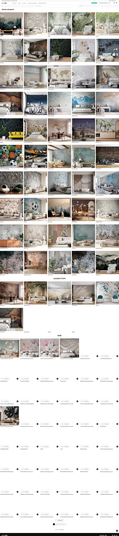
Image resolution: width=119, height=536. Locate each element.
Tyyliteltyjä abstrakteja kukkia (106, 358)
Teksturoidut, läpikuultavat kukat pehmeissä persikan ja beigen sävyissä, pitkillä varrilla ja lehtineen (107, 449)
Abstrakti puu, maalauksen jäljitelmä (27, 403)
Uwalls (56, 529)
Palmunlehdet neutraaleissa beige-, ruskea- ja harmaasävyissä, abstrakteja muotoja (7, 471)
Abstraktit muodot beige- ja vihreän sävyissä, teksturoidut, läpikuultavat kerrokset (47, 471)
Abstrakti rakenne (83, 449)
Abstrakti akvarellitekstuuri (85, 494)
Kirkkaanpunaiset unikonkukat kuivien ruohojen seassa (27, 426)
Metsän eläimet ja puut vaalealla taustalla (47, 426)
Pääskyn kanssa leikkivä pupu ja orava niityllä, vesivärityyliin (107, 471)
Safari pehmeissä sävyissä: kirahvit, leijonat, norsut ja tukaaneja (67, 494)
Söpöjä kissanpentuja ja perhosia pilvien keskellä (87, 381)
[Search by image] (80, 6)
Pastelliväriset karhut (84, 471)
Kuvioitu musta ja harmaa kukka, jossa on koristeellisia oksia (7, 426)
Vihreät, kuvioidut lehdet (44, 494)
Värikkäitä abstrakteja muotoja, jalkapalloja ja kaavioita (47, 381)
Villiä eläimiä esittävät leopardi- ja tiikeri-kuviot (107, 494)
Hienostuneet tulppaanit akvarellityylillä (7, 494)
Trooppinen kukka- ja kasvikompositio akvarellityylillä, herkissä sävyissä (107, 403)
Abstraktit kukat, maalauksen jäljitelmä (47, 403)
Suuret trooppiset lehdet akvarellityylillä (87, 403)
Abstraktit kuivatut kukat (85, 358)
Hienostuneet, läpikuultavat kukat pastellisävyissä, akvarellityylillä (27, 358)
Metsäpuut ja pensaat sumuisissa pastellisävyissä (87, 516)
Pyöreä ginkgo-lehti (24, 449)
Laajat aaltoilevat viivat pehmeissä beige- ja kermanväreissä (67, 358)
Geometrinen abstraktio (24, 381)
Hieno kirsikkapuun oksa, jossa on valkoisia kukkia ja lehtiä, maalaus (27, 471)
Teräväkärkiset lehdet (4, 449)
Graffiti (41, 449)
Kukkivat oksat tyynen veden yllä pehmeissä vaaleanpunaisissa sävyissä (47, 516)
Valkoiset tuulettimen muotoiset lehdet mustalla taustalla (67, 426)
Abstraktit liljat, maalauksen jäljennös (107, 381)
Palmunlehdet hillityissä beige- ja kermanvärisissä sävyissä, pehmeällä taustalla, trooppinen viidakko (67, 471)
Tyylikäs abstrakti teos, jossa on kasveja (67, 403)
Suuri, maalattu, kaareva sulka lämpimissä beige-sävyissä (27, 516)
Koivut (61, 449)
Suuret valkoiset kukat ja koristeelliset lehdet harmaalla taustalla (67, 516)
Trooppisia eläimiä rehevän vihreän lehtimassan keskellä (87, 426)
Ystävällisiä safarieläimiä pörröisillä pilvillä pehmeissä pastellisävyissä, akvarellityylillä (7, 358)
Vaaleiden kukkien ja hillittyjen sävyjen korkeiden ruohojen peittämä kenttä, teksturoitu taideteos (107, 516)
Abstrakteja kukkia (3, 381)
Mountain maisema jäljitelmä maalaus (7, 403)
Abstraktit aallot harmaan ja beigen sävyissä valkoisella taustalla (7, 516)
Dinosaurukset (63, 381)
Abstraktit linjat (103, 426)
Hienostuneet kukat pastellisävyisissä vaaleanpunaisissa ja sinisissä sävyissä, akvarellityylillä (47, 358)
